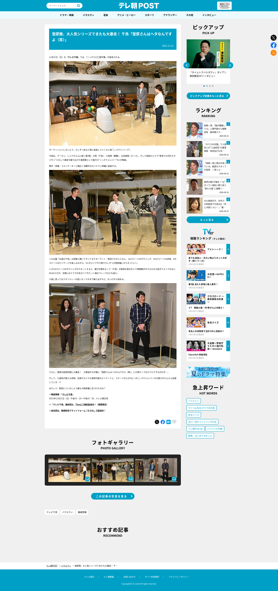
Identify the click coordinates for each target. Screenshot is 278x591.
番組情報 (82, 512)
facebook (274, 45)
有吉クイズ (193, 414)
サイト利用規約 (152, 576)
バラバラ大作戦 (214, 428)
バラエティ (88, 15)
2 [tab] (207, 86)
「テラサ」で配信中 (95, 410)
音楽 (105, 15)
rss (274, 53)
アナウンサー (170, 15)
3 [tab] (210, 86)
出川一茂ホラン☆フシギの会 (202, 421)
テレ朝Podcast (195, 428)
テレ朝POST (139, 5)
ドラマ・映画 (67, 15)
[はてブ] (168, 422)
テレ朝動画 (109, 576)
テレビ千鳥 (67, 394)
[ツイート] (157, 422)
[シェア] (163, 422)
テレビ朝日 (89, 576)
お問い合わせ (129, 576)
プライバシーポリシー (179, 576)
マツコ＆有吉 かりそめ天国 (201, 407)
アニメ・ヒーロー (126, 15)
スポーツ (149, 15)
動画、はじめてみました (200, 435)
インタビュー (209, 15)
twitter (274, 38)
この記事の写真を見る (111, 496)
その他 (189, 15)
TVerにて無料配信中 (84, 404)
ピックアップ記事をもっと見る (207, 96)
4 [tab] (212, 86)
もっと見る (207, 219)
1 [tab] (204, 86)
